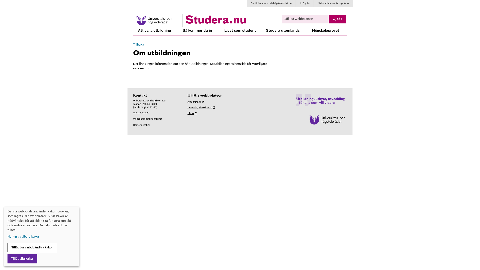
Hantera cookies (141, 125)
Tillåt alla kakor (22, 259)
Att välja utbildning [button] (154, 30)
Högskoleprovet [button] (325, 30)
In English (305, 3)
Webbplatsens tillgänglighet (147, 119)
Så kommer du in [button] (197, 30)
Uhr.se (196, 114)
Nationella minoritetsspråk (332, 3)
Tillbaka (138, 44)
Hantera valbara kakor (23, 236)
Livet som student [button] (240, 30)
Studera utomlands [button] (283, 30)
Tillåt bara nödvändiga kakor (32, 247)
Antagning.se (200, 102)
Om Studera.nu (141, 112)
